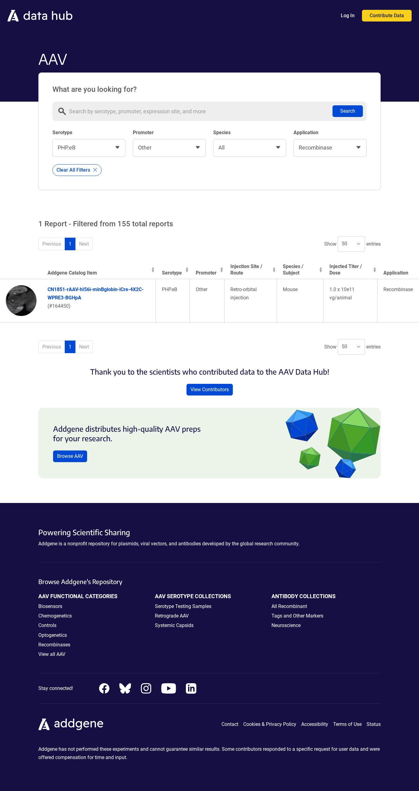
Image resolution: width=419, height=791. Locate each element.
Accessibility (314, 724)
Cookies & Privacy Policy (269, 724)
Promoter (143, 132)
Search (347, 111)
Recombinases (54, 645)
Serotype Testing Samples (183, 606)
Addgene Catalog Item (72, 273)
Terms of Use (347, 724)
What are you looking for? (94, 89)
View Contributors (209, 389)
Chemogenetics (55, 616)
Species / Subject (293, 269)
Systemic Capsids (174, 625)
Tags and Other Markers (297, 616)
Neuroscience (286, 625)
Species (222, 132)
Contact (229, 724)
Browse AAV (70, 456)
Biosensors (50, 606)
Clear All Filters (73, 170)
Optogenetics (52, 635)
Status (374, 724)
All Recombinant (289, 606)
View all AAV (51, 654)
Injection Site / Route (246, 269)
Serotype (62, 132)
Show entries (352, 244)
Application (306, 132)
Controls (47, 625)
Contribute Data (387, 15)
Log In (348, 15)
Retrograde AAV (172, 616)
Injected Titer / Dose (345, 269)
